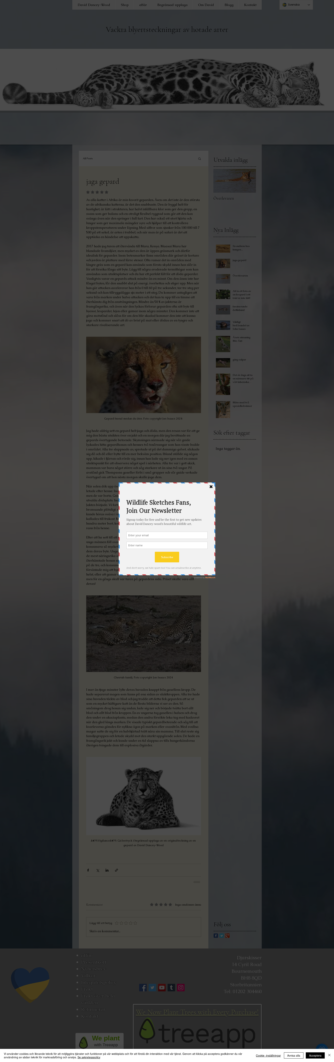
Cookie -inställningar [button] (268, 1055)
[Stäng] (329, 1055)
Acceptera (315, 1055)
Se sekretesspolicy (89, 1057)
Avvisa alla (293, 1055)
